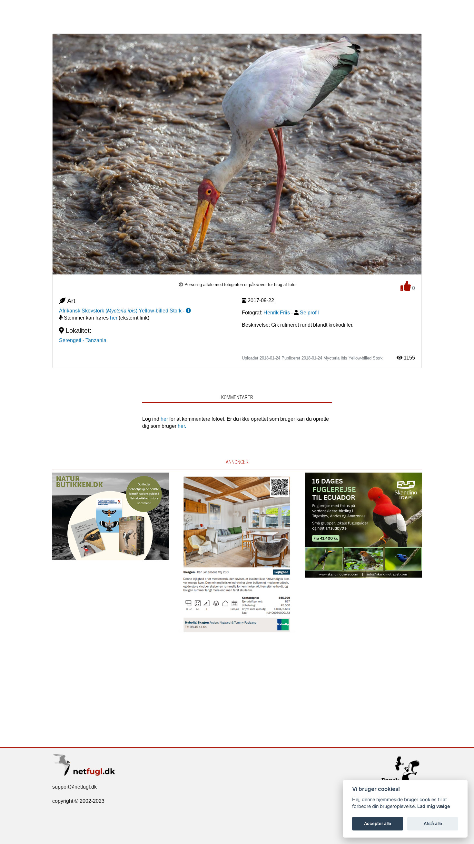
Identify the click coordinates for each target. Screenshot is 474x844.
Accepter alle (377, 823)
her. (182, 426)
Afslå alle (433, 823)
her (113, 318)
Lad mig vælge (433, 806)
